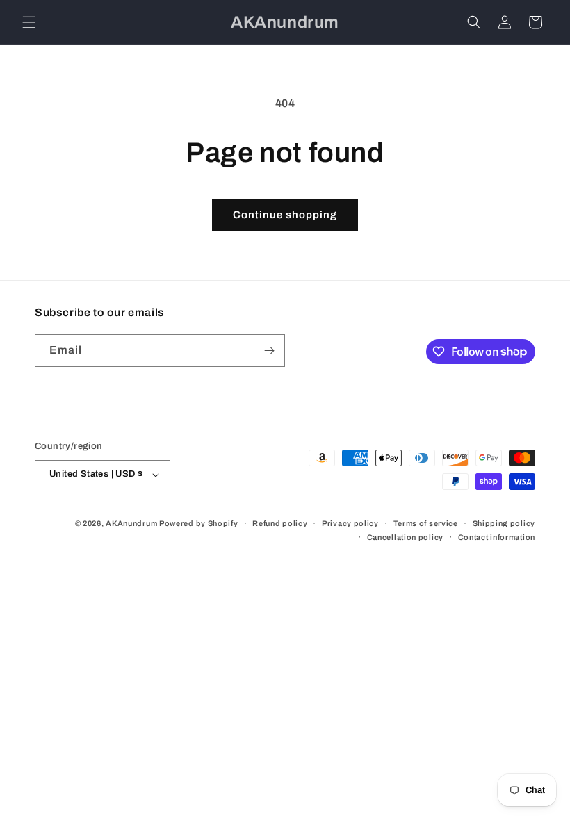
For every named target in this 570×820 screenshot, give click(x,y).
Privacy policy (350, 523)
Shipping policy (504, 523)
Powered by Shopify (198, 523)
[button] (29, 22)
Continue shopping (285, 214)
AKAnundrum (131, 523)
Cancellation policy (405, 537)
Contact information (496, 537)
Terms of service (425, 523)
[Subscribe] (269, 350)
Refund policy (279, 523)
